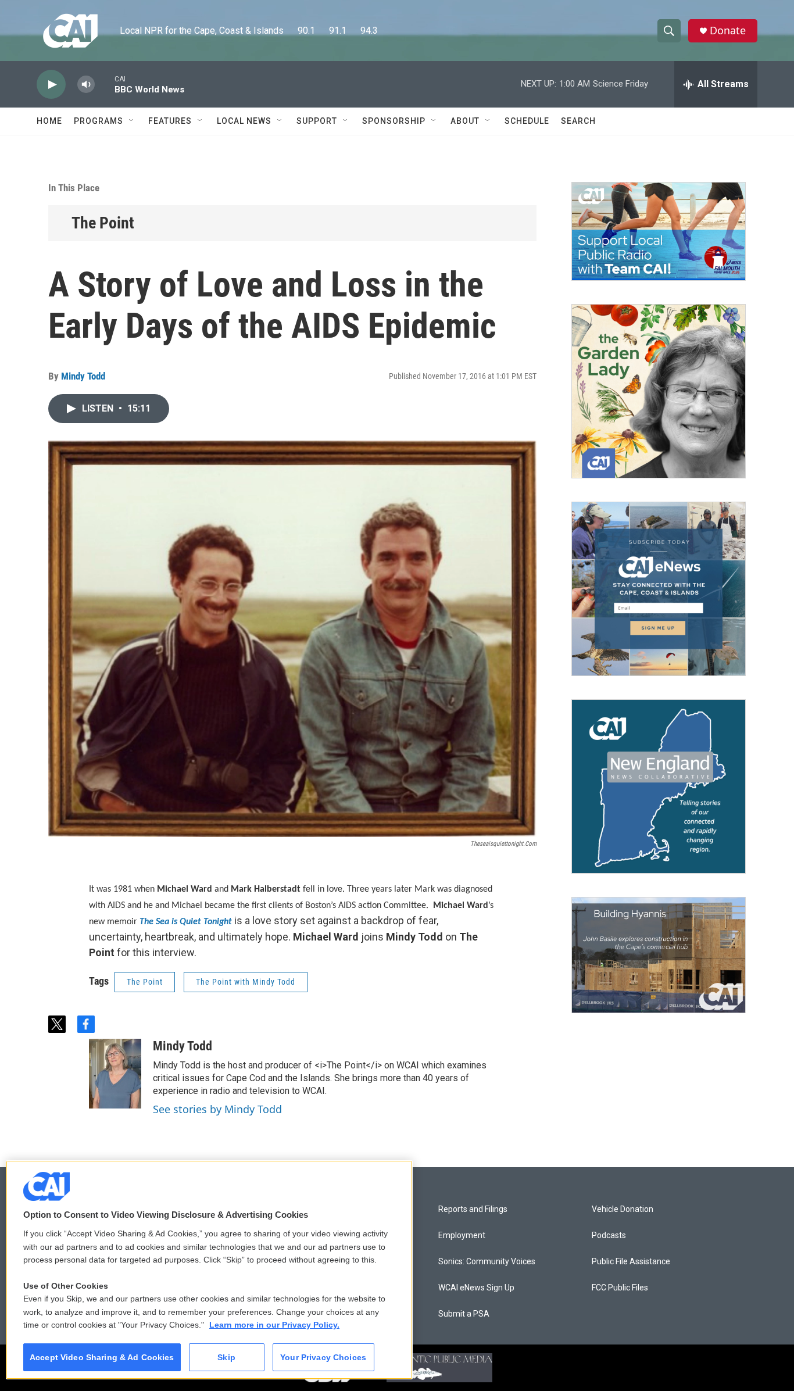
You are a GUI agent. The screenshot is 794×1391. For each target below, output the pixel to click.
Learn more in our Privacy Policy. (274, 1324)
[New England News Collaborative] (658, 786)
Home (49, 121)
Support (316, 121)
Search (578, 121)
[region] (209, 1269)
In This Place (73, 188)
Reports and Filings (472, 1209)
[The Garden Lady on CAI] (658, 391)
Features (170, 121)
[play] (51, 84)
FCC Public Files (620, 1287)
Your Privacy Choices (323, 1357)
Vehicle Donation (622, 1209)
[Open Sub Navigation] (132, 121)
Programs (98, 121)
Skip (226, 1357)
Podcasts (609, 1235)
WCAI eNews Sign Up (476, 1287)
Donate (728, 30)
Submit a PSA (463, 1314)
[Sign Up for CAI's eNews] (658, 588)
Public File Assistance (631, 1261)
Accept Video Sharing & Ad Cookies (102, 1357)
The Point (102, 223)
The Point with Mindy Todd (245, 981)
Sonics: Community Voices (486, 1261)
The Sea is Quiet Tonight (186, 922)
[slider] (104, 84)
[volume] (86, 84)
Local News (244, 121)
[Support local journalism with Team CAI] (658, 231)
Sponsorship (393, 121)
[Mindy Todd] (115, 1073)
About (465, 121)
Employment (461, 1235)
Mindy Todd (83, 376)
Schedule (527, 121)
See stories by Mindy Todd (217, 1109)
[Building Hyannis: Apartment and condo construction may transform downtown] (658, 955)
